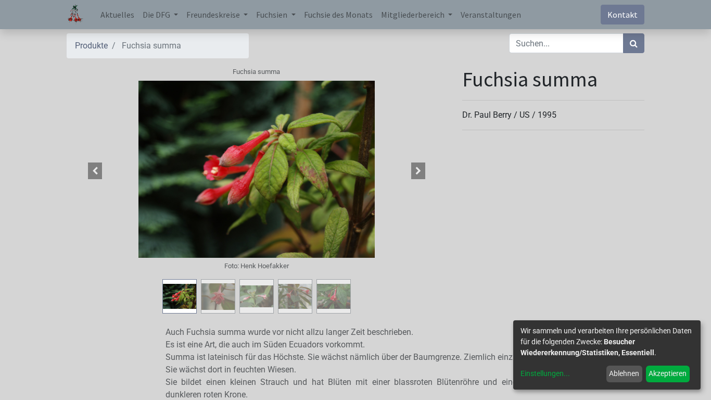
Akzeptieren (668, 373)
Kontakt (622, 14)
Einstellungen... (545, 373)
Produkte (91, 46)
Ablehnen (624, 373)
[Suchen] (633, 43)
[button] (95, 171)
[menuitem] (117, 14)
